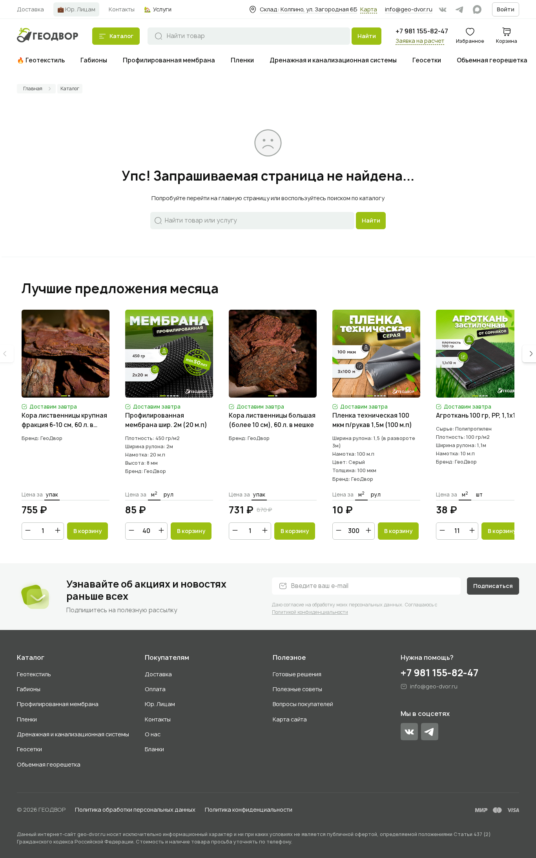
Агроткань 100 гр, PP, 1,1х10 (478, 415)
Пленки (27, 719)
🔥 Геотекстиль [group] (41, 60)
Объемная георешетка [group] (492, 60)
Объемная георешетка (48, 764)
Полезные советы (297, 689)
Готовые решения (297, 674)
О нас (152, 734)
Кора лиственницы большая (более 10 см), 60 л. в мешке (272, 420)
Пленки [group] (242, 60)
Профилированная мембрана (57, 704)
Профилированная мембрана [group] (169, 60)
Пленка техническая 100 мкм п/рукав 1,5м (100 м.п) (372, 420)
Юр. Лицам (160, 704)
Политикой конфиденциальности (310, 612)
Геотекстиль (34, 674)
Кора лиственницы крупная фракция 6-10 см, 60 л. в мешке (64, 420)
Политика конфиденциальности (248, 809)
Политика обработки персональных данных (135, 809)
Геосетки (29, 749)
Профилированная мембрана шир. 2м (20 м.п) (166, 420)
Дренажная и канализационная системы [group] (333, 60)
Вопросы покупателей (303, 704)
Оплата (155, 689)
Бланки (154, 749)
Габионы (28, 689)
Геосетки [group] (426, 60)
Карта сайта (290, 719)
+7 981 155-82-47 (422, 31)
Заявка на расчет (420, 40)
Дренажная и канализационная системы (73, 734)
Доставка (158, 674)
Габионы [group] (93, 60)
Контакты (158, 719)
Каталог (30, 658)
